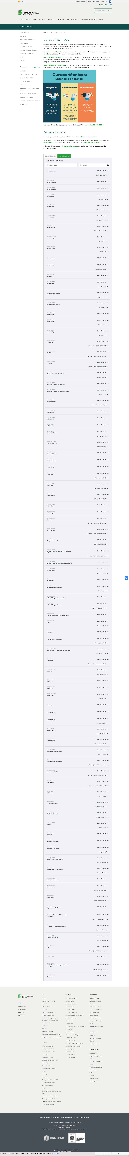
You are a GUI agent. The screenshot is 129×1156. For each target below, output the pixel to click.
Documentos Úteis (94, 1012)
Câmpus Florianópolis (100, 231)
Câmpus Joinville (102, 436)
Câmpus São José (102, 862)
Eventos (92, 1075)
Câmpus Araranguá (101, 307)
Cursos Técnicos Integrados (52, 52)
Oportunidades (94, 1015)
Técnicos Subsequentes (48, 1051)
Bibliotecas (92, 1004)
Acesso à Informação (47, 1031)
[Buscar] (109, 10)
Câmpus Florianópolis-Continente (97, 356)
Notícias (92, 1059)
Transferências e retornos (49, 1068)
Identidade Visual (94, 1081)
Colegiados (45, 1009)
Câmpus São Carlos (101, 269)
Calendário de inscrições (48, 1082)
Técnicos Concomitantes (48, 1049)
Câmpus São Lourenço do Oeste (97, 346)
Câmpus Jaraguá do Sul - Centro (97, 765)
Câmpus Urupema (101, 175)
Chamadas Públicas (95, 1044)
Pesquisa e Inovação (95, 1038)
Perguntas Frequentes (95, 1056)
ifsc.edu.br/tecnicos (50, 142)
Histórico (44, 998)
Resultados (45, 1077)
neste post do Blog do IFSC (93, 125)
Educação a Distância (47, 1066)
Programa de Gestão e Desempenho (52, 1037)
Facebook (23, 1006)
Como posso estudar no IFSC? (50, 1080)
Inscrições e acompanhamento (50, 1096)
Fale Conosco (93, 1053)
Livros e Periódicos (95, 1078)
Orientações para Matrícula (49, 1099)
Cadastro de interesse (48, 1104)
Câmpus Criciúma (102, 723)
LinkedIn (22, 1012)
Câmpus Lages (102, 199)
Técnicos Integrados (47, 1046)
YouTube (22, 1015)
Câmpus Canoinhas (101, 653)
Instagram (23, 1009)
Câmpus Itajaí (103, 286)
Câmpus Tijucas (70, 1049)
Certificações (93, 1035)
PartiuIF (44, 1071)
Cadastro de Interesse (69, 146)
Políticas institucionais (48, 1015)
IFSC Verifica (93, 1070)
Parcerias (44, 1074)
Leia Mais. (55, 1153)
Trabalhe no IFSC (46, 1023)
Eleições (44, 1028)
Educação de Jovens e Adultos (50, 1060)
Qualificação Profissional (48, 1057)
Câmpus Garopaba (101, 573)
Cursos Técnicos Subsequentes (54, 65)
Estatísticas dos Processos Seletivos (51, 1101)
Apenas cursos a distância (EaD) (55, 160)
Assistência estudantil (95, 1001)
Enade (91, 1023)
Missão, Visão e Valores (48, 1001)
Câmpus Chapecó (102, 377)
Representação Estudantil (96, 1026)
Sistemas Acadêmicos (95, 1018)
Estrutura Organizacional (48, 1007)
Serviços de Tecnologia (96, 1021)
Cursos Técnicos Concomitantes (54, 57)
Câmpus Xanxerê (70, 1057)
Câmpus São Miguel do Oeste (74, 1046)
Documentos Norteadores (49, 1012)
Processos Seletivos (47, 1085)
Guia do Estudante (94, 998)
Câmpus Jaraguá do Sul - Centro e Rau (76, 1026)
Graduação (45, 1054)
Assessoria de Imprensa (96, 1061)
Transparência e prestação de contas (52, 1034)
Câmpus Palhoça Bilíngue (99, 405)
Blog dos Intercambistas (96, 1067)
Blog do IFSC (93, 1064)
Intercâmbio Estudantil (95, 1009)
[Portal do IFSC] (28, 12)
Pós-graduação (46, 1063)
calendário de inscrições (88, 137)
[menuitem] (21, 19)
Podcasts (92, 1073)
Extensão (92, 1041)
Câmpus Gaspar (102, 754)
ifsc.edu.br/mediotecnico (91, 142)
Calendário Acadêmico (95, 1007)
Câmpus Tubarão (102, 297)
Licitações (44, 1025)
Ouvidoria (44, 1004)
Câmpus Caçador (102, 796)
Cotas (43, 1088)
